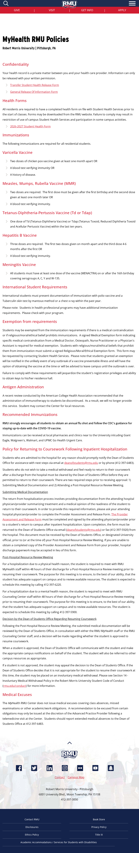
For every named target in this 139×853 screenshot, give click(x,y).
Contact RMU (32, 819)
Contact (60, 777)
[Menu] (132, 3)
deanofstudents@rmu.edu (81, 463)
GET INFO (87, 10)
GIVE (17, 10)
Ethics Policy (32, 834)
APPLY (122, 10)
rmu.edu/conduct (14, 686)
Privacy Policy (98, 827)
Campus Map (76, 777)
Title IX (99, 834)
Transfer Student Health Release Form (34, 85)
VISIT (52, 10)
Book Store (99, 819)
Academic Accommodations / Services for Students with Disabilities (59, 842)
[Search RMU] (6, 3)
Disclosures (31, 827)
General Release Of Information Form (34, 92)
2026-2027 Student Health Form (30, 126)
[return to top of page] (69, 749)
